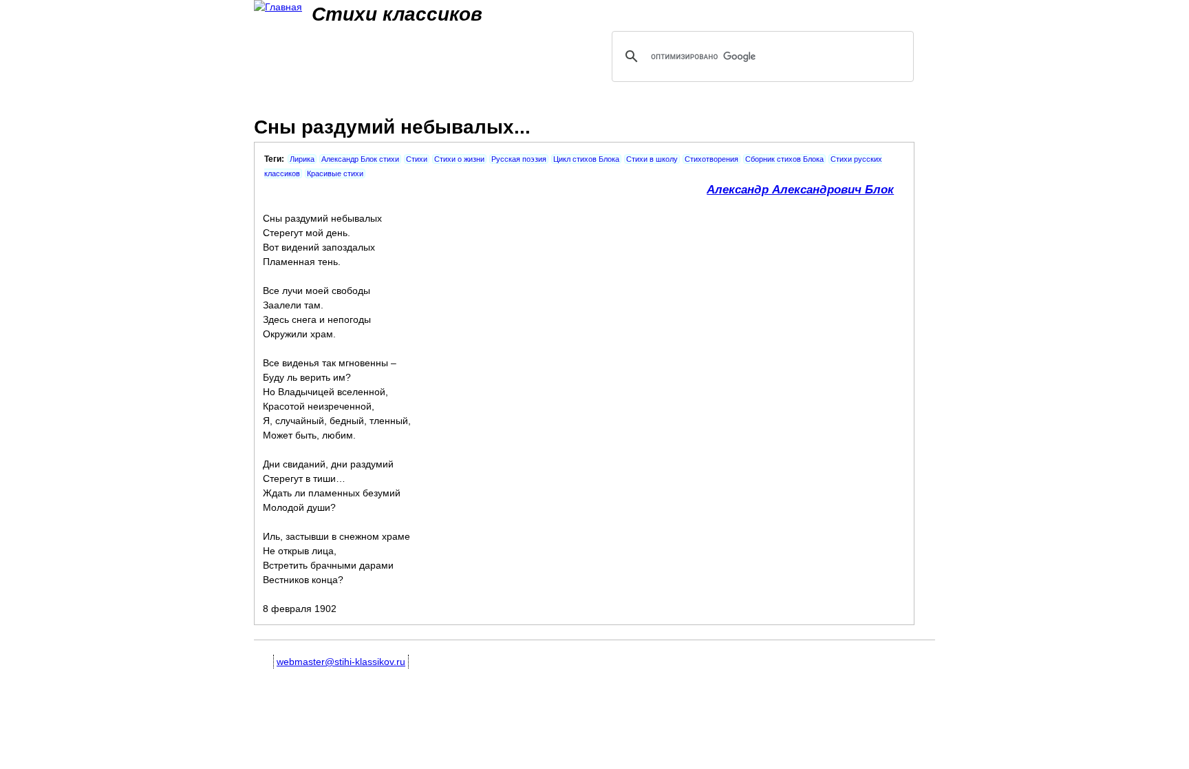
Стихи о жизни (459, 159)
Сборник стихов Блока (784, 159)
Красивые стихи (335, 173)
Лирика (302, 159)
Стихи (416, 159)
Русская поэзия (518, 159)
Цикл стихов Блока (586, 159)
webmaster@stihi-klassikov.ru (341, 661)
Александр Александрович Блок (800, 189)
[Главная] (278, 7)
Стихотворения (711, 159)
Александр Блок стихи (360, 159)
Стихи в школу (652, 159)
